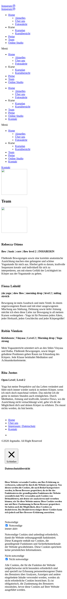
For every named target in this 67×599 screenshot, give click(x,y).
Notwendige (15, 525)
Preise (11, 36)
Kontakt (12, 118)
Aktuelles (20, 17)
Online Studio (15, 42)
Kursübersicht (22, 33)
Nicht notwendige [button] (14, 555)
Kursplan (20, 30)
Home (11, 14)
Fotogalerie (21, 24)
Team (11, 39)
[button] (33, 48)
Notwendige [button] (11, 522)
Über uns (20, 21)
